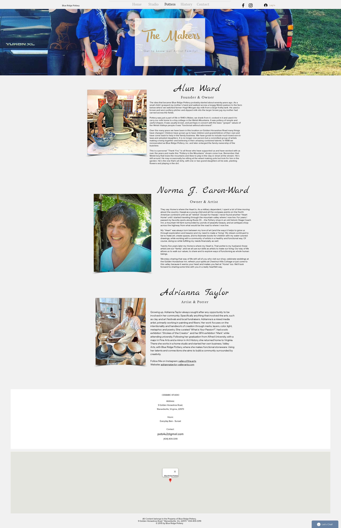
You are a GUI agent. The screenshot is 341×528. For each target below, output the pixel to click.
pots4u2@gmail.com (170, 434)
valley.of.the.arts (187, 361)
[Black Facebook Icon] (243, 5)
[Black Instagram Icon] (250, 5)
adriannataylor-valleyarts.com (177, 364)
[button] (75, 5)
